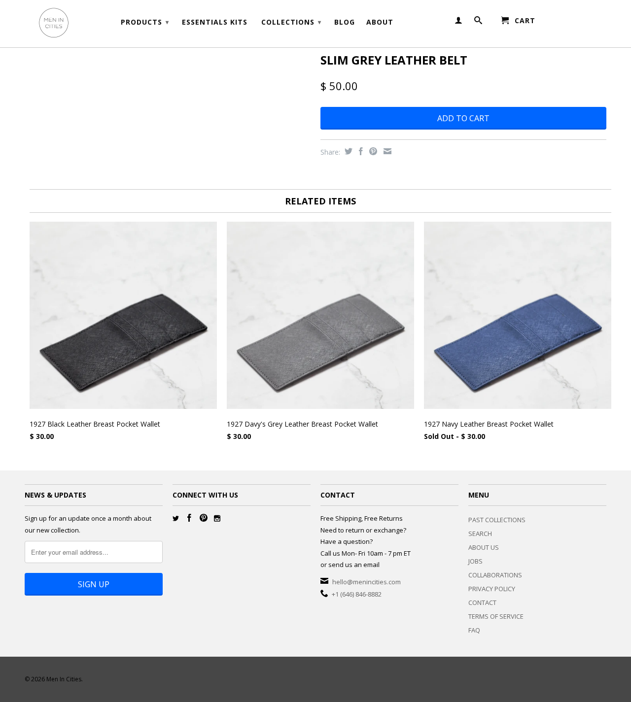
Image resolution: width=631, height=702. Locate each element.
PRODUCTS (145, 22)
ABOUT (379, 22)
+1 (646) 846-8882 (357, 594)
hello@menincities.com (366, 581)
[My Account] (459, 22)
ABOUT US (483, 547)
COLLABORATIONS (495, 574)
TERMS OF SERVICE (496, 616)
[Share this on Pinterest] (372, 151)
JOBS (475, 561)
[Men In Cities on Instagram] (217, 518)
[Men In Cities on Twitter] (176, 518)
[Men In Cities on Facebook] (189, 518)
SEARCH (480, 533)
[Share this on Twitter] (347, 151)
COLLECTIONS (291, 22)
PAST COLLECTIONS (497, 519)
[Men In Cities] (94, 23)
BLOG (344, 22)
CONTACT (482, 602)
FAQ (474, 630)
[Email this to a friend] (386, 151)
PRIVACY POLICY (491, 588)
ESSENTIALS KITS (214, 22)
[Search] (478, 22)
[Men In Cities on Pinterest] (204, 518)
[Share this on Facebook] (359, 151)
